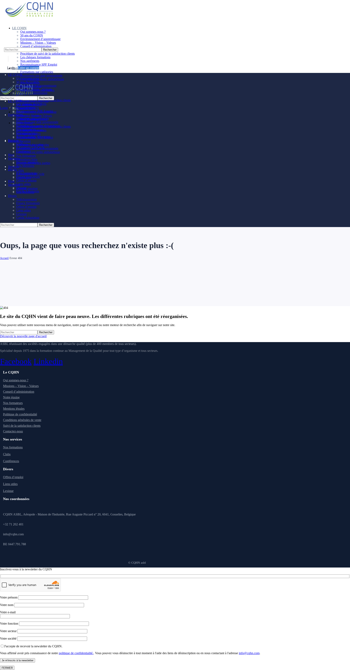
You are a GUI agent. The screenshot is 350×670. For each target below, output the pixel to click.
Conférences (11, 461)
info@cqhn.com (249, 653)
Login (11, 67)
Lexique (8, 491)
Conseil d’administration (18, 391)
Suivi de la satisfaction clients (22, 425)
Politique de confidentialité (20, 414)
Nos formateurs (13, 403)
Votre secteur (8, 631)
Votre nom (7, 605)
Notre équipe (11, 397)
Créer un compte (28, 67)
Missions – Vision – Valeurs (21, 386)
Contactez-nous (13, 431)
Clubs (7, 454)
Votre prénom (9, 597)
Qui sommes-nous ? (15, 380)
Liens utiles (10, 484)
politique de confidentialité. (76, 653)
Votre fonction (9, 623)
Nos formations (13, 447)
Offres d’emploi (13, 477)
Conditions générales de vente (22, 420)
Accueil (4, 258)
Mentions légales (14, 408)
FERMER (7, 667)
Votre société (8, 638)
